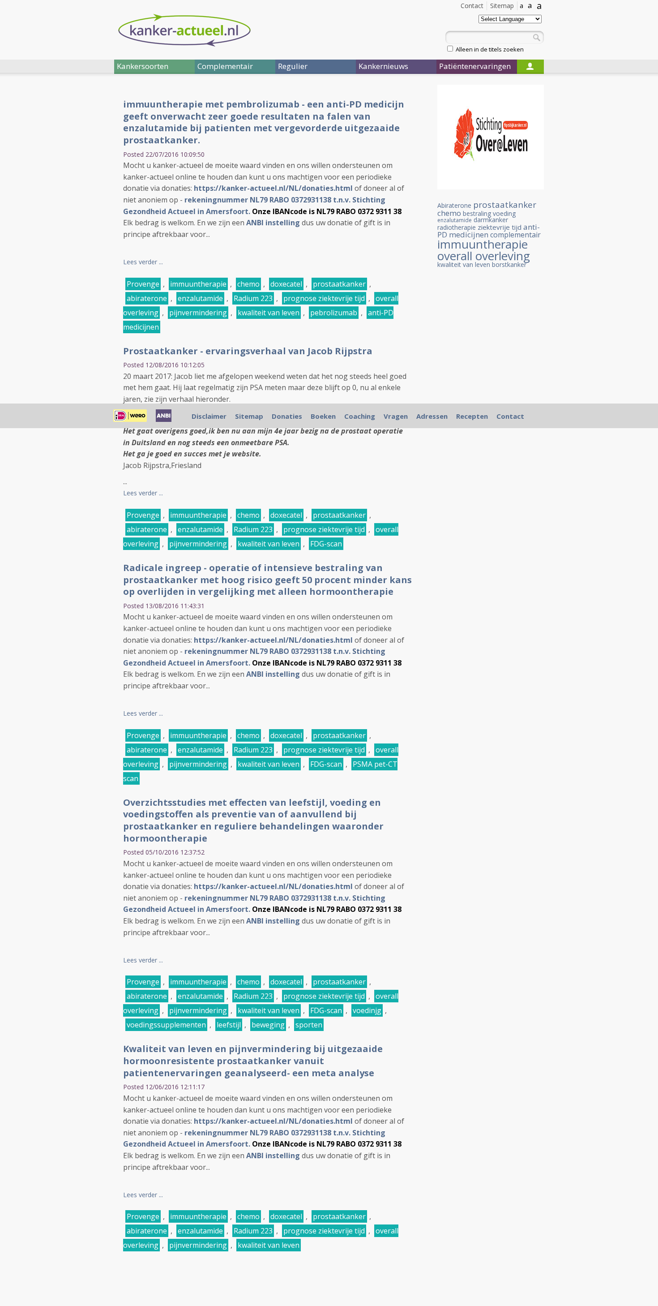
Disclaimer (209, 416)
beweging (268, 1025)
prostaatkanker (339, 284)
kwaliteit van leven (268, 313)
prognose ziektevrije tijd (324, 298)
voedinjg (367, 1010)
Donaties (287, 416)
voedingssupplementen (166, 1025)
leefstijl (229, 1025)
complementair (515, 235)
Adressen (432, 416)
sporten (308, 1025)
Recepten (472, 416)
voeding (504, 213)
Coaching (359, 416)
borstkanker (509, 264)
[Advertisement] (60, 232)
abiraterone (147, 298)
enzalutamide (200, 298)
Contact (472, 5)
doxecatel (286, 284)
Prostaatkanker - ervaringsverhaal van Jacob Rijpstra (247, 351)
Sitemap (502, 5)
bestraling (477, 213)
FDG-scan (326, 544)
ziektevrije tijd (499, 227)
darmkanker (491, 219)
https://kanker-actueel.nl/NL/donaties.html (273, 188)
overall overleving (483, 256)
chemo (248, 284)
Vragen (396, 416)
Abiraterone (454, 205)
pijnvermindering (198, 313)
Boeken (323, 416)
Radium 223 (253, 298)
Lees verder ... (143, 262)
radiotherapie (456, 227)
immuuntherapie (198, 284)
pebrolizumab (333, 313)
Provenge (143, 284)
